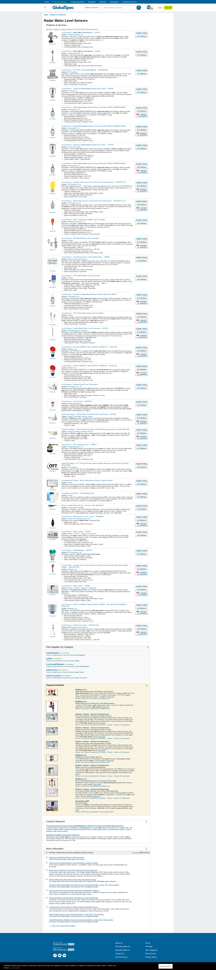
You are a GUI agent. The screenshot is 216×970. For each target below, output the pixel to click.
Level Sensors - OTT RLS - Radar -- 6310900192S (84, 70)
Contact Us (119, 954)
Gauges (52, 670)
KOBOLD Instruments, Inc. (76, 221)
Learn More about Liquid (76, 666)
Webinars (102, 2)
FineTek (70, 240)
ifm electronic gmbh (74, 147)
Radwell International (74, 403)
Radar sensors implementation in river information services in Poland (73, 863)
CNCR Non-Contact (88, 757)
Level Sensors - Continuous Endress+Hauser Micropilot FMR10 (88, 294)
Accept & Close (165, 966)
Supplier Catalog (141, 33)
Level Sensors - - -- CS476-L (81, 51)
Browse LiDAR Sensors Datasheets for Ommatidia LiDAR (94, 812)
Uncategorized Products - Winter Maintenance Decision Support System (87, 480)
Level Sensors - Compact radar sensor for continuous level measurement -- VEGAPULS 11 (93, 182)
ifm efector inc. (72, 91)
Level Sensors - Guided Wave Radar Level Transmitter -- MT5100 (84, 328)
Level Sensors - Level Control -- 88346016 (76, 401)
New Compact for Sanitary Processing (95, 781)
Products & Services (60, 2)
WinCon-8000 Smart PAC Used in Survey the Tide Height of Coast (72, 879)
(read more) (110, 697)
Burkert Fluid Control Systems (77, 259)
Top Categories (151, 950)
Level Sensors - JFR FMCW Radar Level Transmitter (80, 238)
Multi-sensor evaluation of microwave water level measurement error (73, 870)
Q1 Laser (81, 803)
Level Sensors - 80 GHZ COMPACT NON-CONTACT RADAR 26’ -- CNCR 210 (89, 366)
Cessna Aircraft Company (76, 507)
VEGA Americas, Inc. (75, 184)
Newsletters (114, 2)
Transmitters (53, 675)
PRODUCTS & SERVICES (58, 15)
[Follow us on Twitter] (60, 956)
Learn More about (74, 655)
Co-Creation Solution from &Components (96, 791)
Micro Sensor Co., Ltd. (75, 386)
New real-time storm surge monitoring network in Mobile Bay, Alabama (74, 890)
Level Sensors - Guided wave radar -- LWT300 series (80, 625)
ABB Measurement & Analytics (78, 330)
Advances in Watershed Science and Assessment (66, 857)
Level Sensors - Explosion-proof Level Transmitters (79, 384)
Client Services (121, 957)
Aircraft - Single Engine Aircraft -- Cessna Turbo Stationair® (82, 505)
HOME (46, 15)
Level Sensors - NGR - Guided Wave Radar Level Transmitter (83, 219)
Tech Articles (80, 29)
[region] (108, 966)
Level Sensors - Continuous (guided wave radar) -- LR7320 (87, 145)
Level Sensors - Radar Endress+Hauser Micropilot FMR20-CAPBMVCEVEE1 (93, 107)
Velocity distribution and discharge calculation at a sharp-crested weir (73, 898)
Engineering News (77, 2)
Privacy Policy (151, 957)
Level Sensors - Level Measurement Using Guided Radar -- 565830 (85, 257)
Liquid (55, 664)
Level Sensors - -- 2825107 (76, 550)
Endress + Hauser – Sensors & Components (82, 533)
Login (160, 8)
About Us (119, 943)
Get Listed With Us (122, 946)
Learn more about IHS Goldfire (63, 926)
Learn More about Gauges (73, 672)
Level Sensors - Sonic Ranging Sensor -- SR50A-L (79, 444)
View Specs (52, 44)
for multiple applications (90, 767)
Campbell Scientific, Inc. (76, 34)
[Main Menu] (45, 7)
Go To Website (141, 36)
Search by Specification (54, 655)
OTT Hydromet (72, 72)
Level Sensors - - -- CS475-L (81, 32)
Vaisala (70, 482)
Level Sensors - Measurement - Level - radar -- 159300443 (82, 516)
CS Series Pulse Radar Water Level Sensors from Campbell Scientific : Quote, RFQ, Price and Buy (84, 885)
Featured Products (67, 29)
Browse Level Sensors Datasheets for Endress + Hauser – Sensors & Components (102, 725)
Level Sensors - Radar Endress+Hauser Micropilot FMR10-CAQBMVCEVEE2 (93, 126)
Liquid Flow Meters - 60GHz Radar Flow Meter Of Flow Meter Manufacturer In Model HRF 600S (95, 429)
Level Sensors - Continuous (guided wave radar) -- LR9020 (87, 88)
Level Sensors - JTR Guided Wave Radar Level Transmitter (82, 313)
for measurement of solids (93, 730)
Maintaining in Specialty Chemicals (62, 835)
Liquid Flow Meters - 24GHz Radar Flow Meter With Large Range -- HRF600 (88, 414)
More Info (92, 29)
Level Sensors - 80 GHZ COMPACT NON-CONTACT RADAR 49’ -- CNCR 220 (89, 347)
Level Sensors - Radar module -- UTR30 (75, 531)
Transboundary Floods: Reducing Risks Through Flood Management (73, 907)
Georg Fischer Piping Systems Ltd (79, 518)
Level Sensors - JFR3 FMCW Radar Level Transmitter (80, 276)
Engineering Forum (129, 2)
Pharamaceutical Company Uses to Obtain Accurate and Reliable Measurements (84, 826)
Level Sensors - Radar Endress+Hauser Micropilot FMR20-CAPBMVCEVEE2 (93, 163)
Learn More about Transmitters (75, 678)
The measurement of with (93, 716)
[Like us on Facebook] (55, 956)
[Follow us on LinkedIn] (64, 956)
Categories (56, 29)
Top (148, 647)
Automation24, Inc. (74, 109)
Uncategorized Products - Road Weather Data (77, 493)
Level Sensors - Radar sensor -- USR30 (75, 586)
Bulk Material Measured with (94, 691)
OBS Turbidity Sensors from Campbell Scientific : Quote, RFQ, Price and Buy (76, 914)
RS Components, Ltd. (75, 552)
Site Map (148, 946)
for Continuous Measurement (94, 703)
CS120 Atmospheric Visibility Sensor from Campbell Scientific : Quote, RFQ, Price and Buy (81, 920)
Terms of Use (150, 954)
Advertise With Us (122, 950)
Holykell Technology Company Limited (80, 416)
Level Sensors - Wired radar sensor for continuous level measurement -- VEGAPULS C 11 (93, 201)
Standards (91, 2)
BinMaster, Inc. (73, 349)
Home (46, 2)
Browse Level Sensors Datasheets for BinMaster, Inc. (92, 698)
